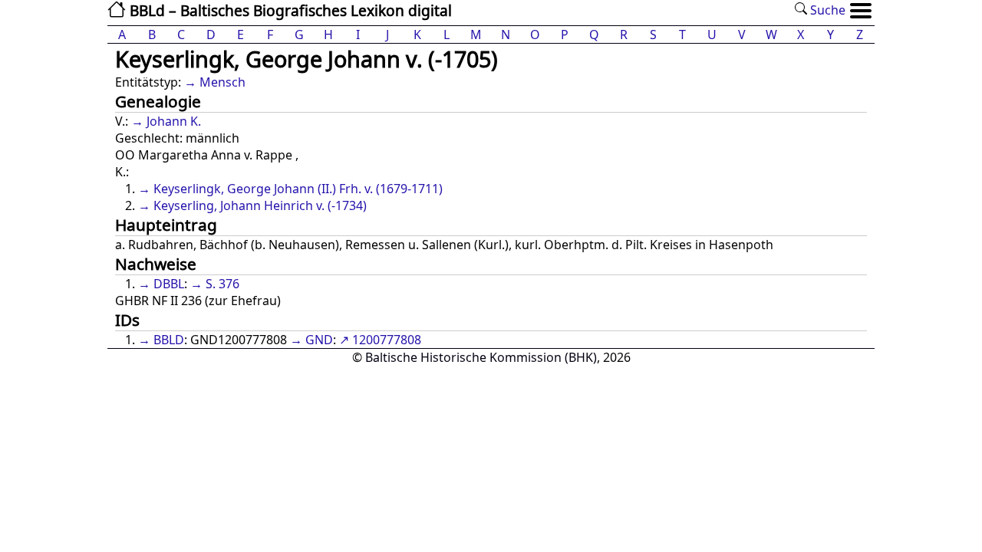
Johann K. (174, 121)
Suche (826, 10)
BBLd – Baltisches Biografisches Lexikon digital (289, 10)
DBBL (168, 283)
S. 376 (222, 283)
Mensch (222, 82)
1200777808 (386, 339)
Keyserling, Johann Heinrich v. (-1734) (260, 205)
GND (319, 339)
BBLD (168, 339)
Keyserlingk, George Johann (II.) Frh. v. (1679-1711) (298, 188)
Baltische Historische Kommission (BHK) (481, 357)
